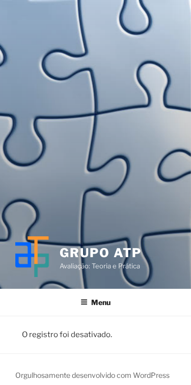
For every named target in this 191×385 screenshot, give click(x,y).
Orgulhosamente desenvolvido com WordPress (92, 375)
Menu (101, 302)
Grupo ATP (101, 252)
